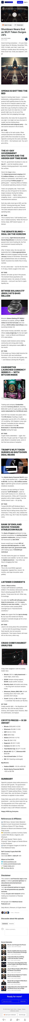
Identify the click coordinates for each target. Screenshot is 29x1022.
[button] (4, 15)
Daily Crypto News (5, 38)
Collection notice (14, 1011)
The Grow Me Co (8, 868)
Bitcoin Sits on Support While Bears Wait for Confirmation (17, 981)
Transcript (20, 25)
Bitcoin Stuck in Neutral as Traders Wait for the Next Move (17, 975)
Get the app (22, 1014)
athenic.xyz (4, 853)
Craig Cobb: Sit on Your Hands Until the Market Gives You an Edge (17, 987)
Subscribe (20, 2)
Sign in (25, 2)
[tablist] (8, 923)
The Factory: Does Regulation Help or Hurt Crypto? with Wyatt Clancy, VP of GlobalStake (17, 963)
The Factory (14, 966)
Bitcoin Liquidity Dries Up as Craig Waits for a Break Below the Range (17, 951)
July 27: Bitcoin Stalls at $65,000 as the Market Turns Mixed (17, 969)
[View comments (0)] (11, 1019)
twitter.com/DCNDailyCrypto (12, 864)
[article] (14, 946)
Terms (23, 1009)
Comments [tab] (5, 923)
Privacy (19, 1009)
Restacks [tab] (11, 923)
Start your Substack (10, 1014)
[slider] (13, 20)
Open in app (8, 25)
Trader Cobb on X (8, 866)
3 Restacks (17, 912)
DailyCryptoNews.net (9, 861)
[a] (14, 657)
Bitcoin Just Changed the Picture (16, 945)
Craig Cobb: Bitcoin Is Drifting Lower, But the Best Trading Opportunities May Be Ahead (15, 957)
